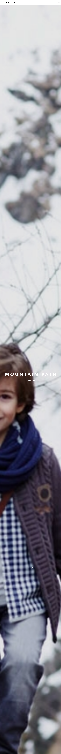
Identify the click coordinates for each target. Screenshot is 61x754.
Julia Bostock (9, 2)
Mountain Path (31, 377)
